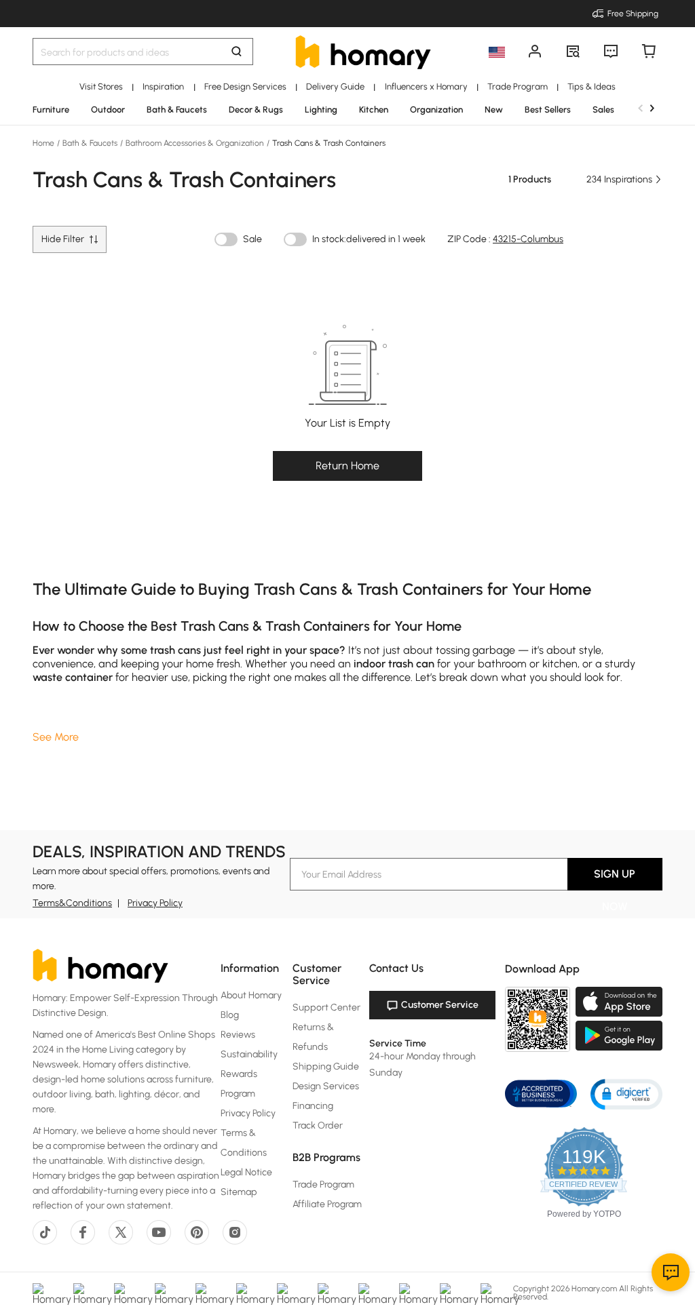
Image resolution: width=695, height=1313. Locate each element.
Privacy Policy (155, 903)
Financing (313, 1106)
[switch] (226, 239)
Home (44, 143)
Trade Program (323, 1184)
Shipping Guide (326, 1066)
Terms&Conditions (72, 903)
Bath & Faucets (89, 143)
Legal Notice (246, 1172)
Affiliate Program (327, 1204)
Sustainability (249, 1054)
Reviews (238, 1034)
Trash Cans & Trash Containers (328, 143)
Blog (230, 1015)
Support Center (326, 1007)
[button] (626, 1093)
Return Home (347, 465)
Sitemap (239, 1192)
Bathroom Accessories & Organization (195, 143)
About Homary (251, 995)
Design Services (326, 1086)
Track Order (318, 1125)
